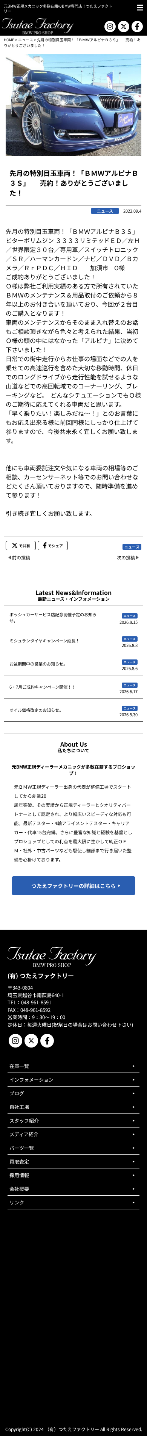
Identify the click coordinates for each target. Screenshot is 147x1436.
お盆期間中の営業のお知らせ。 (38, 664)
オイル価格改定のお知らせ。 (36, 710)
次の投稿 (126, 557)
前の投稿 (21, 557)
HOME (9, 39)
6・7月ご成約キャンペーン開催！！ (42, 687)
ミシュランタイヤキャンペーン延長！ (44, 640)
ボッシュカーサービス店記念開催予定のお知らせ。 (52, 617)
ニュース (25, 39)
